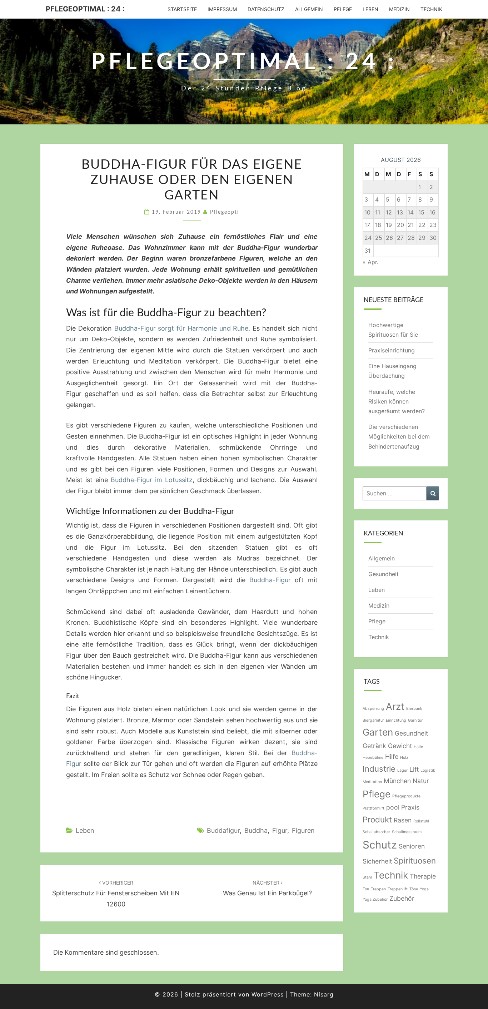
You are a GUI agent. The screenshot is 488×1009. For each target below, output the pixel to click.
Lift (414, 769)
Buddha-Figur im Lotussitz (152, 480)
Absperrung (373, 708)
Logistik (427, 770)
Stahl (367, 877)
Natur (421, 781)
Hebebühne (373, 757)
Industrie (379, 768)
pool (392, 807)
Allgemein (309, 9)
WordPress (268, 994)
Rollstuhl (421, 821)
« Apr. (370, 262)
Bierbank (414, 708)
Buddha (256, 830)
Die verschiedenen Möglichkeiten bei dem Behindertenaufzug (399, 436)
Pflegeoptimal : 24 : (85, 9)
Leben (370, 9)
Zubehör (401, 898)
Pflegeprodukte (406, 796)
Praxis (410, 807)
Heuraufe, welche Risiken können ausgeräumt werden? (396, 401)
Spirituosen (415, 860)
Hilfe (391, 756)
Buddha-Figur (270, 580)
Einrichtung (396, 720)
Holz (404, 757)
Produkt (377, 819)
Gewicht (400, 746)
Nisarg (324, 994)
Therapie (423, 876)
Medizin (399, 9)
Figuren (303, 830)
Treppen (378, 889)
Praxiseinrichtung (391, 350)
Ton (366, 889)
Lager (402, 770)
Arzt (395, 706)
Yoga (424, 889)
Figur (279, 830)
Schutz (380, 845)
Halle (418, 747)
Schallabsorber (376, 832)
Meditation (372, 782)
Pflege (343, 9)
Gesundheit (383, 574)
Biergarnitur (373, 720)
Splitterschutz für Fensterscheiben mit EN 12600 (116, 894)
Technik (431, 9)
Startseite (182, 9)
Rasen (403, 820)
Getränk (374, 746)
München (397, 781)
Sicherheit (377, 861)
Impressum (222, 9)
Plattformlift (373, 808)
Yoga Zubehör (375, 899)
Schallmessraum (407, 832)
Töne (413, 889)
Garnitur (415, 720)
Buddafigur (223, 830)
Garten (378, 732)
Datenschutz (266, 9)
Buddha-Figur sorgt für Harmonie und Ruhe (181, 328)
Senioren (412, 846)
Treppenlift (398, 889)
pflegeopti (224, 212)
